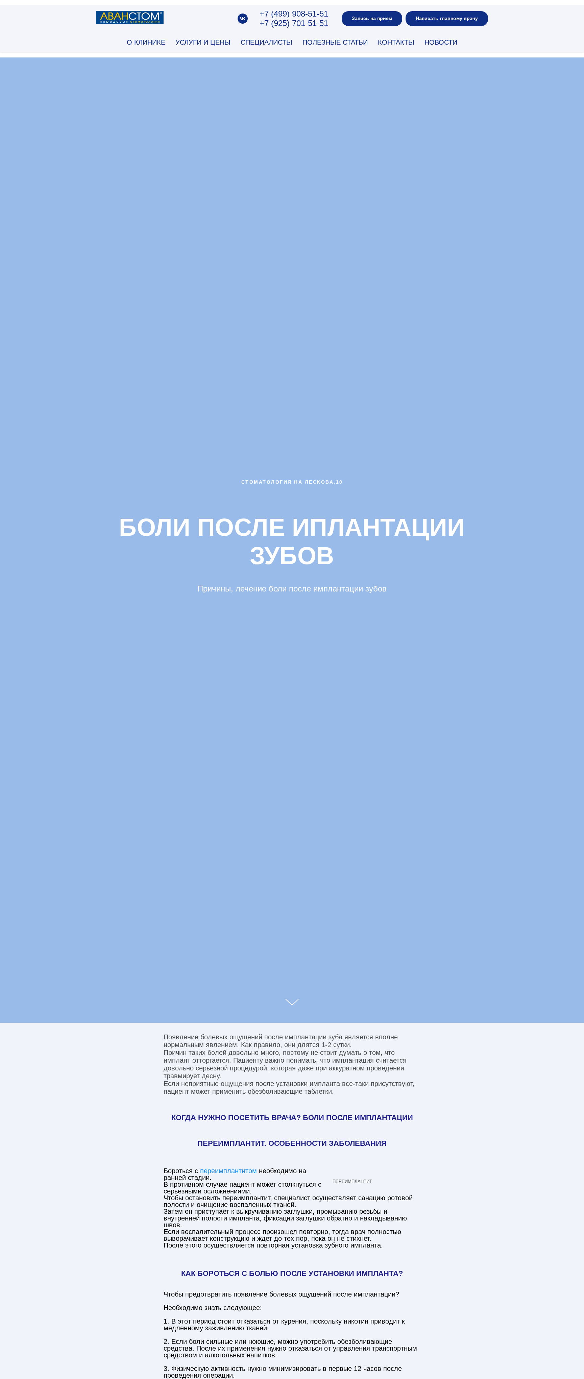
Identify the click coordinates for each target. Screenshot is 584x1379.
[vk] (243, 19)
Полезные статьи (335, 42)
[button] (372, 18)
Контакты (396, 42)
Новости (440, 42)
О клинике (146, 42)
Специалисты (266, 42)
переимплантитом (228, 1171)
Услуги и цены (202, 42)
